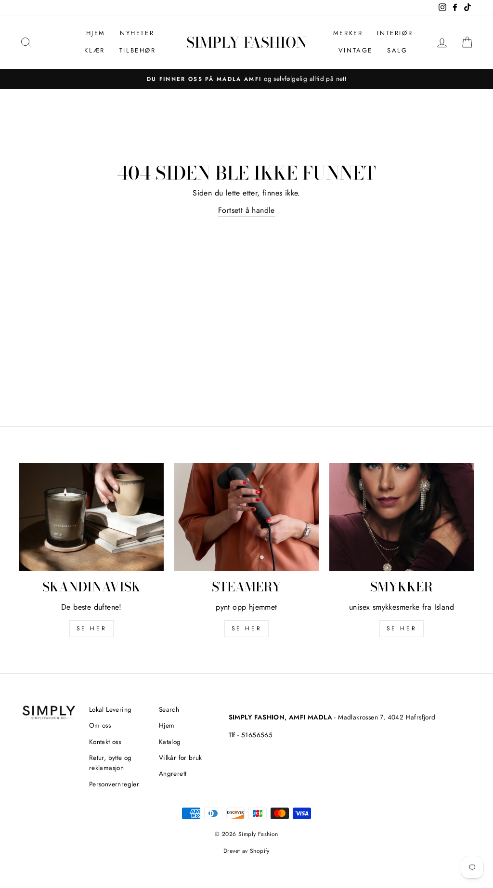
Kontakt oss (105, 741)
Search (169, 709)
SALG (397, 50)
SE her (92, 628)
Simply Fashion (246, 42)
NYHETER (137, 33)
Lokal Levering (110, 709)
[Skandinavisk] (91, 517)
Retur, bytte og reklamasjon (110, 763)
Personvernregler (114, 784)
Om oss (100, 725)
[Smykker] (401, 517)
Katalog (170, 741)
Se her (247, 628)
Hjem (95, 33)
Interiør (395, 33)
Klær (94, 50)
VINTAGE (355, 50)
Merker (348, 33)
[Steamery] (246, 517)
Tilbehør (137, 50)
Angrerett (173, 773)
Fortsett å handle (246, 210)
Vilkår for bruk (180, 757)
